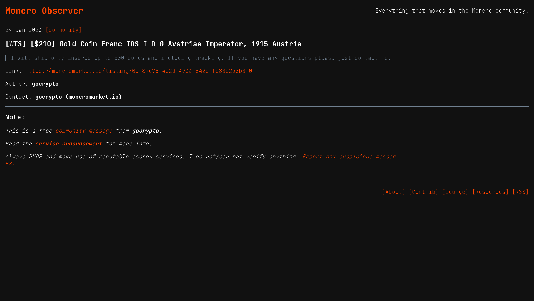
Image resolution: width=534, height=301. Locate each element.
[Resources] (490, 192)
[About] (393, 192)
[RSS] (520, 192)
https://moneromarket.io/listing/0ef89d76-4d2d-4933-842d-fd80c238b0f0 (138, 71)
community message (83, 130)
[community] (63, 30)
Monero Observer (44, 10)
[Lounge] (455, 192)
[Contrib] (424, 192)
